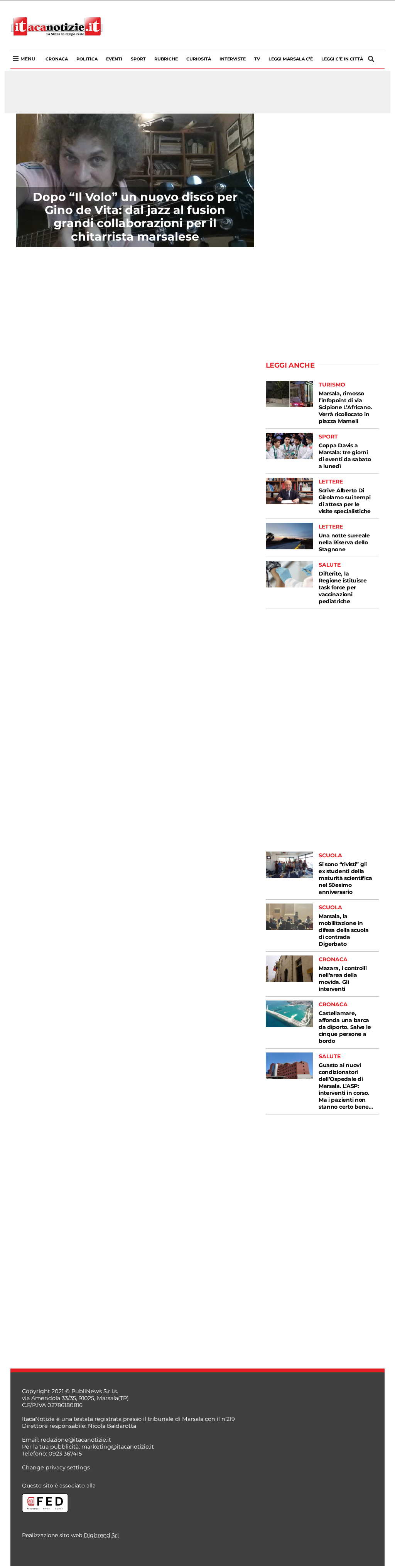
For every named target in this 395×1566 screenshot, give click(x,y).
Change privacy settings (56, 1467)
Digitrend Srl (101, 1535)
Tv (257, 59)
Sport (138, 59)
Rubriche (166, 59)
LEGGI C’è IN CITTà (342, 59)
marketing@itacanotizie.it (117, 1446)
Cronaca (57, 59)
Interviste (232, 59)
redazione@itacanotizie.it (76, 1439)
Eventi (114, 59)
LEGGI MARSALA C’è (290, 59)
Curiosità (198, 59)
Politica (87, 59)
